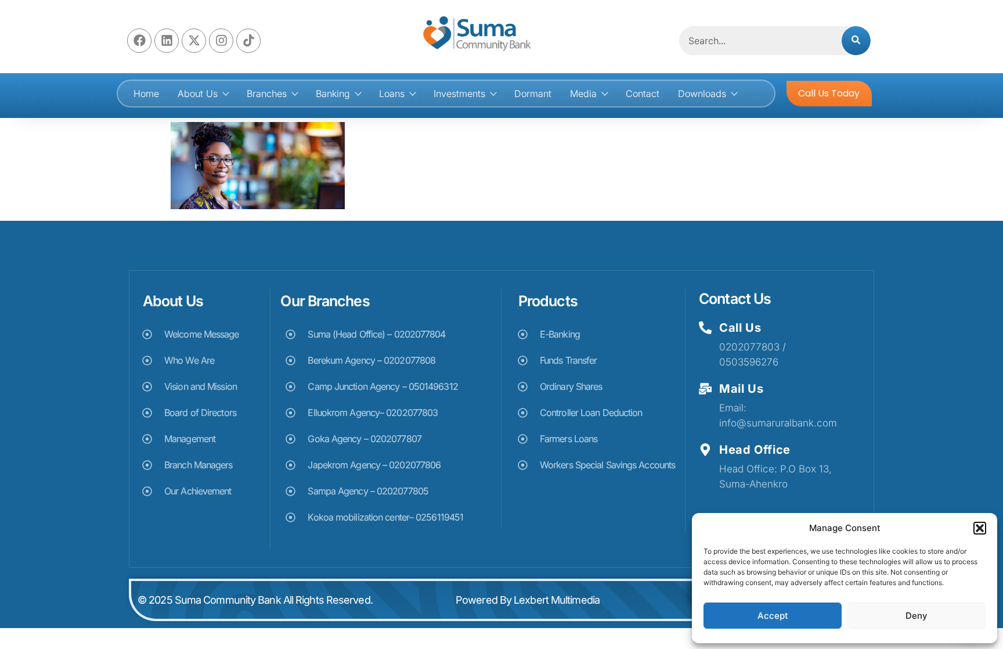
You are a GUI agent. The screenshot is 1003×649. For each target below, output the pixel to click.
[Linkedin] (166, 40)
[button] (980, 528)
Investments (459, 93)
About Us (198, 93)
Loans (392, 93)
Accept (772, 615)
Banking (333, 93)
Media (583, 93)
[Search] (856, 40)
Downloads (702, 93)
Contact (642, 93)
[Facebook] (139, 40)
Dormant (532, 93)
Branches (267, 93)
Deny (916, 615)
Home (146, 93)
